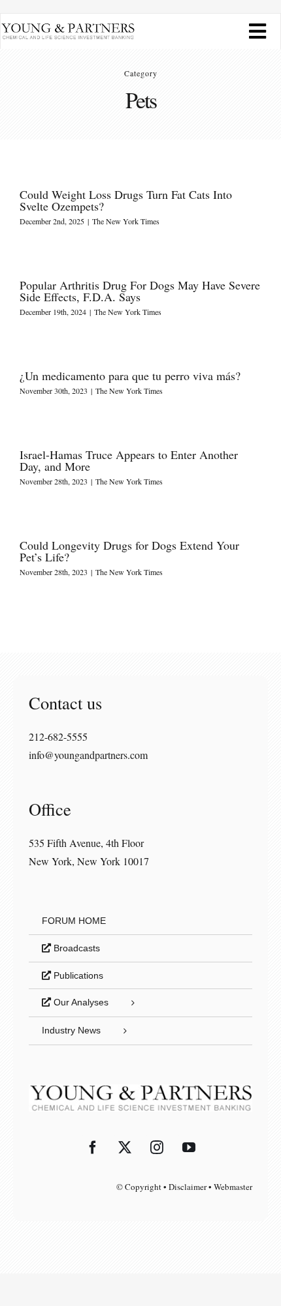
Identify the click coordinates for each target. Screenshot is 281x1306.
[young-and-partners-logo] (68, 28)
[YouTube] (188, 1147)
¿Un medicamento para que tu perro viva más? (130, 375)
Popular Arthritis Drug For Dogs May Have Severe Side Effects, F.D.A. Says (140, 290)
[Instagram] (156, 1147)
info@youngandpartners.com (88, 755)
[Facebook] (92, 1147)
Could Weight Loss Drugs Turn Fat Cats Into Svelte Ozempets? (126, 200)
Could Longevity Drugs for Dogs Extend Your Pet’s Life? (129, 551)
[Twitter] (124, 1147)
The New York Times (125, 221)
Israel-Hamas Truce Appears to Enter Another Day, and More (129, 460)
